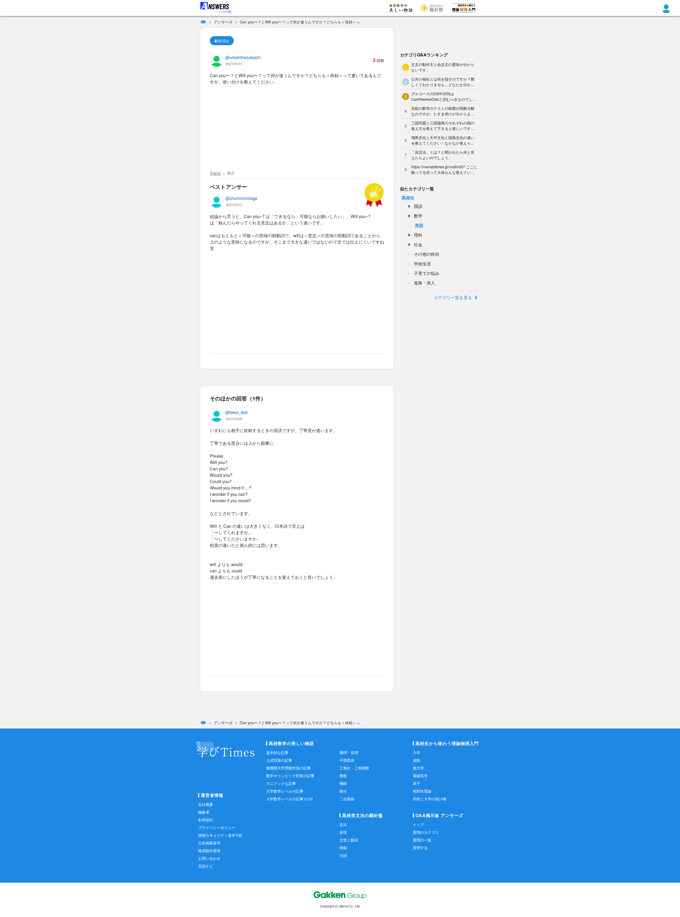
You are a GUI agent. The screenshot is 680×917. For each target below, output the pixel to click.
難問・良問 (348, 752)
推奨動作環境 (209, 850)
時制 (343, 847)
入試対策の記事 (279, 760)
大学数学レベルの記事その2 (289, 798)
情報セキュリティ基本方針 (220, 835)
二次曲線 (346, 798)
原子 (416, 783)
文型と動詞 (348, 840)
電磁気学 (420, 775)
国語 (418, 206)
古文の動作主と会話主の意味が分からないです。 (442, 67)
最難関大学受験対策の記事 (288, 768)
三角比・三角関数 (354, 768)
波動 (416, 760)
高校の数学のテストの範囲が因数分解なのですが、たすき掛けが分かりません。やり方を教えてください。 (442, 111)
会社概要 (205, 804)
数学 (418, 216)
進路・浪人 (424, 283)
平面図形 (346, 760)
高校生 (215, 173)
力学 (416, 752)
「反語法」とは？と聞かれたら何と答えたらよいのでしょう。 (442, 154)
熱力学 (418, 768)
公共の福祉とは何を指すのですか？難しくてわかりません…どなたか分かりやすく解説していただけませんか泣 (442, 81)
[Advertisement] (297, 128)
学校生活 (422, 264)
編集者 (203, 812)
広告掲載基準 (209, 842)
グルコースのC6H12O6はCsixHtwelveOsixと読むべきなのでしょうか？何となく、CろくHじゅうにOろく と (443, 96)
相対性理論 (422, 791)
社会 (418, 244)
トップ (418, 824)
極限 (343, 783)
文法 (343, 824)
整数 (343, 775)
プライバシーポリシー (216, 827)
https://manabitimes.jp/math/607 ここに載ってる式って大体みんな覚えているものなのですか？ (444, 169)
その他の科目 (426, 254)
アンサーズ (223, 22)
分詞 (343, 855)
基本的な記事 (277, 752)
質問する (420, 847)
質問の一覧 (422, 840)
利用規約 (205, 819)
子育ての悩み (426, 273)
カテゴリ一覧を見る (453, 297)
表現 (343, 832)
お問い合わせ (209, 858)
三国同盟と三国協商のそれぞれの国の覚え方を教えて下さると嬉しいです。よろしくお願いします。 (442, 125)
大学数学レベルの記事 (284, 791)
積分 (343, 791)
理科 (418, 235)
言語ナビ (205, 866)
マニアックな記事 (281, 783)
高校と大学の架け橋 (429, 798)
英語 (230, 173)
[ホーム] (203, 22)
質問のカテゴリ (426, 832)
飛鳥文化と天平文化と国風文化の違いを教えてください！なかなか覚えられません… (442, 140)
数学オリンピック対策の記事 (290, 775)
